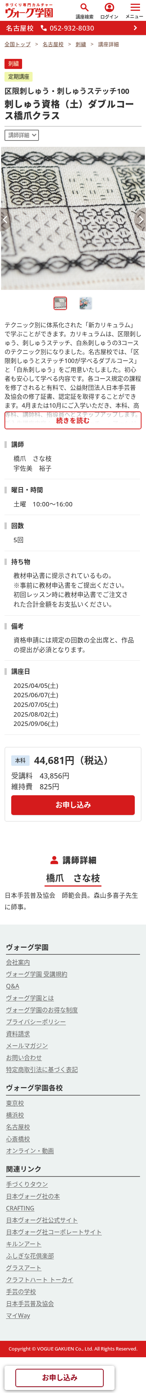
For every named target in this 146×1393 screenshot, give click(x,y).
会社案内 (18, 962)
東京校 (15, 1103)
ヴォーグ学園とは (30, 998)
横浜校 (15, 1115)
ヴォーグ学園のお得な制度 (42, 1010)
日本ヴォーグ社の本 (33, 1196)
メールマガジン (27, 1046)
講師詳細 (18, 135)
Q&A (12, 986)
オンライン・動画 (30, 1151)
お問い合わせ (24, 1058)
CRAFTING (20, 1208)
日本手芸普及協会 (30, 1303)
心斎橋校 (18, 1139)
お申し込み (73, 805)
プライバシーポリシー (36, 1022)
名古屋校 (18, 1127)
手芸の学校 (21, 1292)
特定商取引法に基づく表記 (42, 1069)
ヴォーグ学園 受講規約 (36, 974)
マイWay (18, 1315)
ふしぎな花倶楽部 (30, 1256)
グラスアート (24, 1268)
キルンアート (24, 1244)
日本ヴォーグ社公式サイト (42, 1220)
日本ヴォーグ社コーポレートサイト (54, 1232)
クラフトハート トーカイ (39, 1280)
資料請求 (18, 1034)
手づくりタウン (27, 1184)
